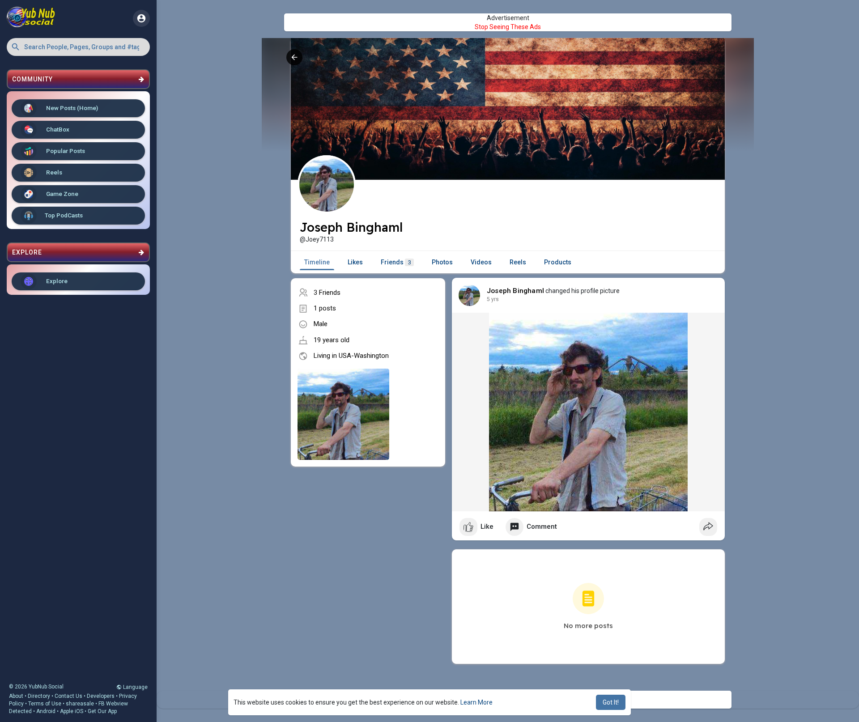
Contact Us (68, 696)
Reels (53, 172)
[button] (78, 47)
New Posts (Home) (71, 107)
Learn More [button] (476, 702)
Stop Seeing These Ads (508, 26)
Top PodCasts (64, 215)
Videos (481, 262)
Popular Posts (65, 150)
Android (45, 711)
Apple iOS (71, 711)
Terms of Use (44, 704)
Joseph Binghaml (515, 291)
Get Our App (102, 711)
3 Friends (327, 293)
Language (135, 687)
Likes (355, 262)
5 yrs (493, 299)
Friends (396, 262)
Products (557, 262)
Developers (101, 696)
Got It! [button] (611, 702)
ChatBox (57, 129)
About (16, 696)
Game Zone (61, 193)
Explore (56, 281)
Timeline (317, 262)
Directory (39, 696)
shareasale (80, 704)
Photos (442, 262)
